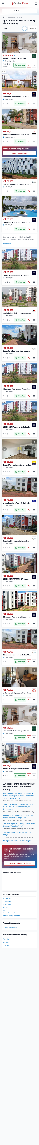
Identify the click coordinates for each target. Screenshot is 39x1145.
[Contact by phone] (29, 65)
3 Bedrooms (7, 904)
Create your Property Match (19, 863)
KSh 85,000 (8, 727)
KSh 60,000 (8, 462)
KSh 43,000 (8, 689)
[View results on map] (24, 28)
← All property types (10, 927)
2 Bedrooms (7, 902)
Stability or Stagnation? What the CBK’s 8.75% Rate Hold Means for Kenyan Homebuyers (18, 806)
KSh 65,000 (8, 219)
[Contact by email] (34, 65)
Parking (5, 907)
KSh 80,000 (8, 310)
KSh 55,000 (8, 131)
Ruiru (20, 17)
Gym (4, 910)
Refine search (20, 11)
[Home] (4, 17)
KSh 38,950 (8, 55)
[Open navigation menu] (3, 3)
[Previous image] (5, 42)
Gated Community (9, 913)
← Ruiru (6, 945)
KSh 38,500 (8, 93)
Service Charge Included (11, 916)
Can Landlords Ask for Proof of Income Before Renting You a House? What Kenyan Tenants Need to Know (19, 795)
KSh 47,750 (8, 651)
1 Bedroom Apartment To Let (14, 58)
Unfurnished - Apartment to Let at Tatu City (20, 693)
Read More (7, 243)
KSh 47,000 (8, 500)
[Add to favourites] (34, 35)
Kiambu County (12, 17)
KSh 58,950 (8, 348)
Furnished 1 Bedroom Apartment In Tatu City (21, 731)
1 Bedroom (7, 899)
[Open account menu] (36, 3)
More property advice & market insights (17, 841)
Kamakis (6, 942)
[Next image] (34, 42)
